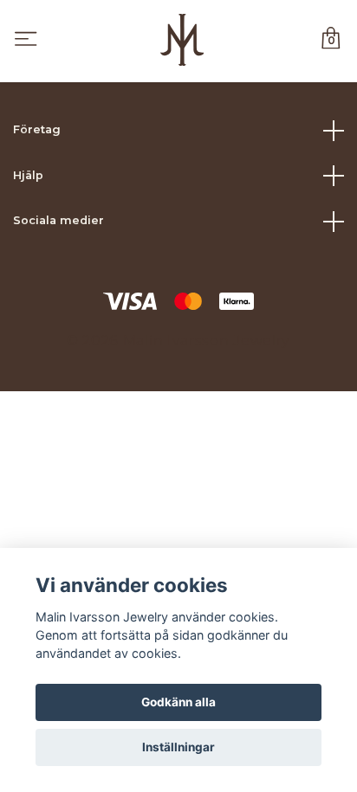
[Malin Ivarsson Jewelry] (181, 40)
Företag (37, 129)
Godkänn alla (178, 702)
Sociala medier (58, 220)
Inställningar (178, 747)
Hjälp (28, 175)
